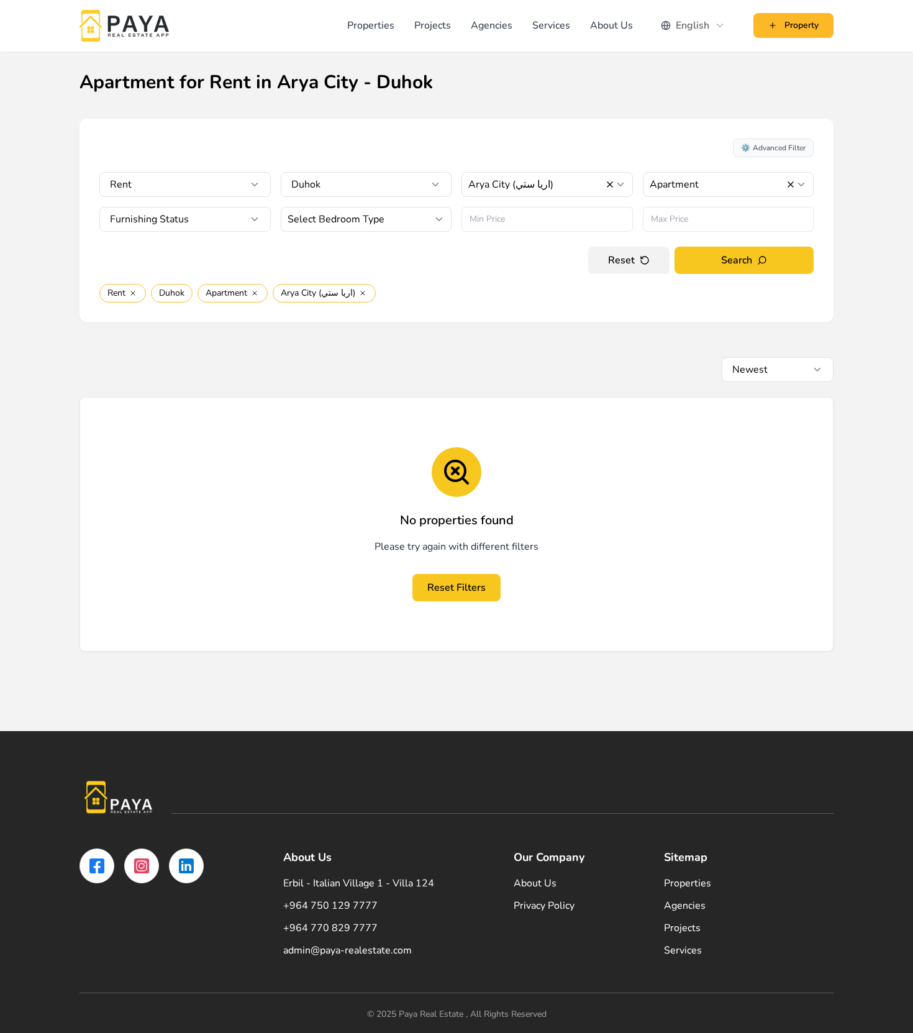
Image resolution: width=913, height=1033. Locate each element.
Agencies (491, 25)
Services (551, 25)
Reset (621, 260)
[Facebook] (96, 866)
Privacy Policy (544, 905)
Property (801, 25)
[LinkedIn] (186, 866)
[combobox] (693, 25)
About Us (611, 25)
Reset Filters (456, 587)
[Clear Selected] (610, 184)
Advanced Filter (773, 148)
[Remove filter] (133, 293)
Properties (370, 25)
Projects (432, 25)
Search (736, 260)
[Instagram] (141, 866)
